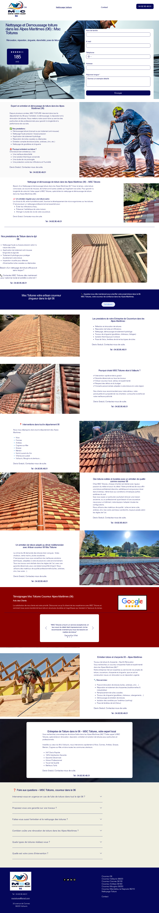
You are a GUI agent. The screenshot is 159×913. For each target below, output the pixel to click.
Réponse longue (93, 75)
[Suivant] (93, 628)
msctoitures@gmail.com (20, 898)
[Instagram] (74, 879)
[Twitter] (68, 879)
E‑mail (88, 41)
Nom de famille (92, 30)
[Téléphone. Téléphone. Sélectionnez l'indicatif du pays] (90, 56)
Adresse (89, 64)
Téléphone (90, 53)
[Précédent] (46, 628)
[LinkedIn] (71, 879)
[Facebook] (64, 879)
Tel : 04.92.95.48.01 (19, 894)
